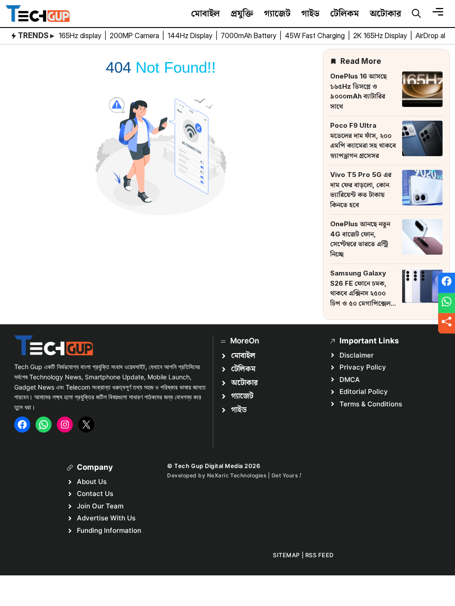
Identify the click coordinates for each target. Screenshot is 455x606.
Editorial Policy (363, 391)
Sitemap (286, 555)
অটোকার (385, 13)
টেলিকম (344, 13)
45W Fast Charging (316, 35)
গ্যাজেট (277, 13)
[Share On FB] (446, 283)
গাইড (310, 13)
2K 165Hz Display (381, 35)
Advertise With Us (106, 518)
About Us (92, 481)
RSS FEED (319, 555)
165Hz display (81, 35)
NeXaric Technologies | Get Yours (253, 475)
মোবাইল (205, 13)
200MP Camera (135, 35)
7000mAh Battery (249, 35)
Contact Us (95, 493)
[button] (416, 13)
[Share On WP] (446, 303)
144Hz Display (191, 35)
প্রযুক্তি (242, 13)
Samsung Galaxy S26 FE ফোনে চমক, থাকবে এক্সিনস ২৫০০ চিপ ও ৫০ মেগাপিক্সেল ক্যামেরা (360, 293)
